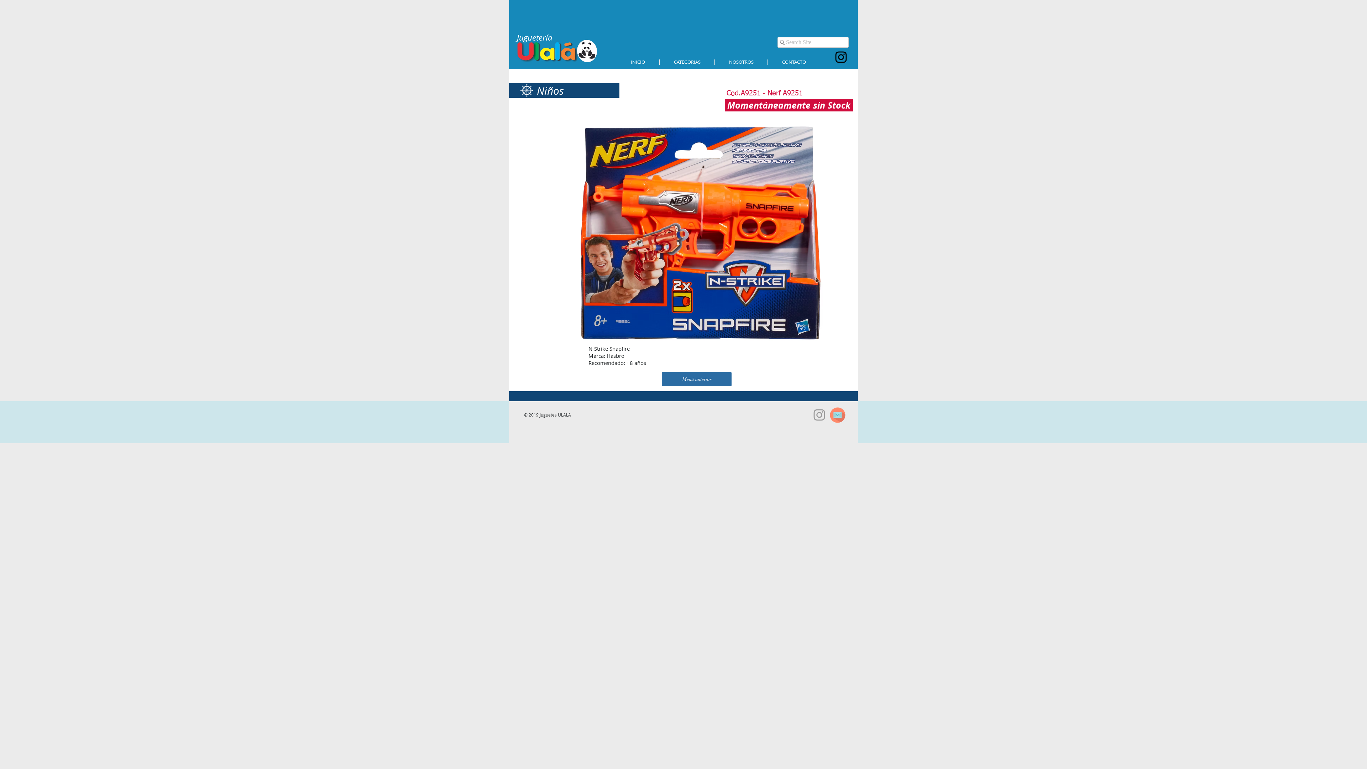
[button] (687, 62)
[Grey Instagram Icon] (819, 415)
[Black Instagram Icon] (841, 57)
